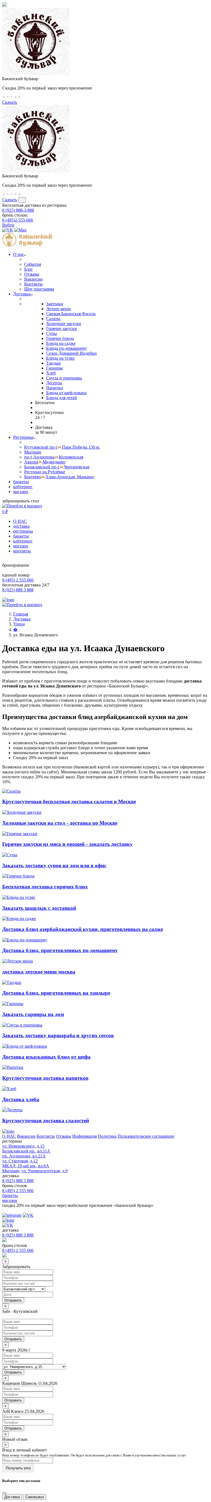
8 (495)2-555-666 (17, 220)
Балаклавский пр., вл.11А (26, 1151)
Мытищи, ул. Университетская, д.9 (35, 1170)
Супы (51, 333)
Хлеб (51, 373)
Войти (8, 225)
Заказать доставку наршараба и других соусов (58, 1035)
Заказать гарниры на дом (33, 1014)
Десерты (54, 383)
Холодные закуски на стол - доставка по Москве (59, 823)
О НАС (20, 521)
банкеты (21, 481)
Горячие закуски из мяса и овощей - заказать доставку (67, 844)
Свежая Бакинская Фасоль (71, 313)
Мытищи (32, 452)
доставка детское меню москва (38, 972)
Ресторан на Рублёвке (44, 471)
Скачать (9, 102)
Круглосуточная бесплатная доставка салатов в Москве (69, 801)
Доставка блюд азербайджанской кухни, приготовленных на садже (82, 929)
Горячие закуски (61, 328)
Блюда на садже (61, 343)
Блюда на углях (60, 358)
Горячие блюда (60, 338)
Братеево (59, 476)
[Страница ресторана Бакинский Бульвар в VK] (7, 230)
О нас (18, 254)
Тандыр (53, 363)
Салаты (53, 318)
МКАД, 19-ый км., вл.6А (25, 1165)
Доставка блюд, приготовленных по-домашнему (60, 950)
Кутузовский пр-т (62, 447)
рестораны (23, 531)
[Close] (4, 1493)
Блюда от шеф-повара (66, 392)
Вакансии (33, 279)
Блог (28, 269)
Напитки (54, 387)
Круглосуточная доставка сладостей (45, 1120)
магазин (20, 491)
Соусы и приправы (64, 378)
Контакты (33, 284)
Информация (84, 1136)
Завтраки (54, 303)
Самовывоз (34, 1497)
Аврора (44, 462)
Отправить (13, 1339)
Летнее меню (58, 308)
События (32, 264)
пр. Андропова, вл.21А (24, 1156)
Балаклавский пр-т (56, 467)
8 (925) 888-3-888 (18, 210)
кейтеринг (23, 486)
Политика (107, 1136)
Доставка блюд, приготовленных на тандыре (56, 993)
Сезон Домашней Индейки (71, 353)
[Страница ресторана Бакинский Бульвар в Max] (20, 230)
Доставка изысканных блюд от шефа (46, 1057)
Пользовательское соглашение (146, 1136)
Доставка (21, 294)
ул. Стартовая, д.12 (20, 1161)
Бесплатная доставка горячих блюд (45, 887)
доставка (21, 526)
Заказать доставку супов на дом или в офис (54, 865)
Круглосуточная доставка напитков (45, 1078)
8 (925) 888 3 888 (18, 590)
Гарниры (54, 368)
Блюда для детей (61, 397)
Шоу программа (39, 289)
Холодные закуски (63, 323)
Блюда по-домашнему (66, 348)
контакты (22, 551)
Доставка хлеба (20, 1099)
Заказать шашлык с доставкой (39, 908)
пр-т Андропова (53, 457)
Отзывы (31, 274)
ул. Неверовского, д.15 (23, 1146)
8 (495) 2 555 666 (18, 580)
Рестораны (23, 437)
